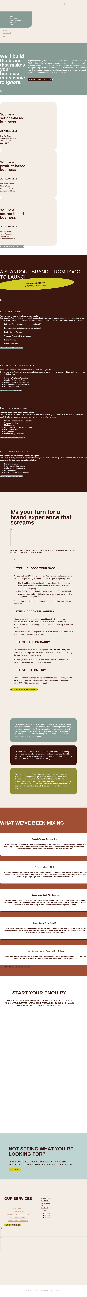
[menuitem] (11, 16)
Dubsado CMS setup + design (18, 1214)
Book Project (13, 1225)
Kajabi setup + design (18, 1218)
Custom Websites (18, 1211)
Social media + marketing (18, 1221)
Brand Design (18, 1208)
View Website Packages (11, 390)
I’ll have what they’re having (15, 966)
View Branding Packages (11, 348)
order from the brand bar (23, 690)
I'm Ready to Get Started (40, 80)
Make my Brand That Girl (12, 246)
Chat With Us (15, 1170)
